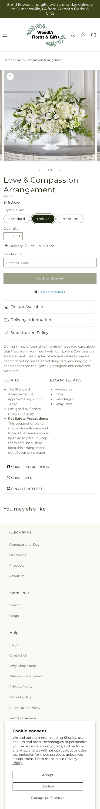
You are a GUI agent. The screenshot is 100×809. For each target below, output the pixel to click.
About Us (16, 576)
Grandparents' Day (24, 545)
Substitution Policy (24, 708)
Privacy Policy (20, 687)
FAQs (13, 645)
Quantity (10, 228)
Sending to (19, 254)
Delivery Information (26, 676)
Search (14, 605)
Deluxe (43, 219)
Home (7, 60)
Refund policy (20, 697)
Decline (48, 786)
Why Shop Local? (23, 666)
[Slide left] (40, 170)
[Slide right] (60, 170)
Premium (70, 219)
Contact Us (18, 655)
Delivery (16, 246)
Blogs (14, 616)
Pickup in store (42, 246)
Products (16, 565)
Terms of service (22, 718)
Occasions (17, 555)
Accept (47, 775)
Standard (16, 219)
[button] (73, 35)
